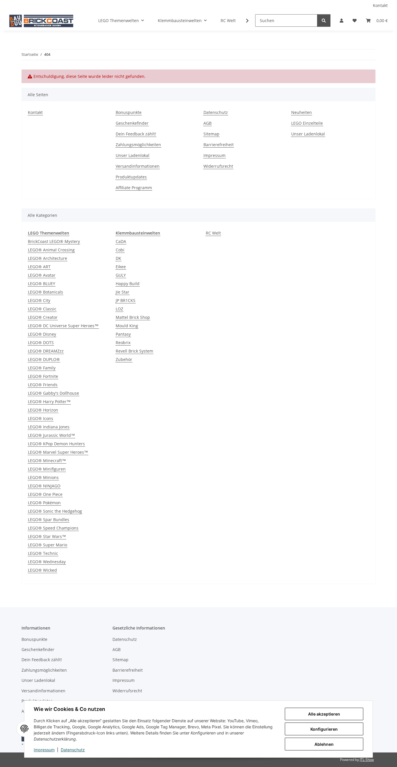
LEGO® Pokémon (44, 502)
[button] (341, 20)
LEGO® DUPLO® (44, 359)
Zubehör (124, 359)
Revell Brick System (134, 351)
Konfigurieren (324, 729)
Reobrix (123, 342)
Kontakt (380, 5)
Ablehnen (324, 744)
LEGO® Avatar (42, 275)
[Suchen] (323, 20)
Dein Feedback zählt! (136, 134)
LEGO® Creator (43, 317)
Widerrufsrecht (218, 166)
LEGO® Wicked (42, 570)
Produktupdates (131, 177)
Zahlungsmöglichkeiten (138, 144)
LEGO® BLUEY (41, 283)
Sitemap (211, 134)
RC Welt (213, 233)
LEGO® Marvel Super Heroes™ (58, 452)
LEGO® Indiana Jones (48, 427)
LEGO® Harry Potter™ (49, 401)
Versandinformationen (138, 166)
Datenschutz (73, 749)
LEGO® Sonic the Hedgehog (55, 511)
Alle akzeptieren (324, 713)
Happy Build (128, 283)
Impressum (44, 749)
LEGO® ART (39, 266)
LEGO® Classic (42, 309)
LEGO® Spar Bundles (48, 519)
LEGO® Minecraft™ (47, 460)
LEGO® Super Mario (47, 545)
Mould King (127, 325)
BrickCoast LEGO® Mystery (54, 241)
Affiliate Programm (134, 187)
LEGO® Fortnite (43, 376)
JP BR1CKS (125, 300)
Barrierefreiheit (218, 144)
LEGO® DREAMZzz (46, 351)
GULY (121, 275)
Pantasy (123, 334)
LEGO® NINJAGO (44, 486)
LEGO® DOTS (41, 342)
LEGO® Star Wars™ (47, 536)
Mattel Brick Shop (133, 317)
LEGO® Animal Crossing (51, 250)
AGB (207, 123)
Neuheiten (301, 112)
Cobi (120, 250)
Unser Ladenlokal (132, 155)
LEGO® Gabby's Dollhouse (53, 393)
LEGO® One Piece (45, 494)
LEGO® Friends (43, 384)
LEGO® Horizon (43, 410)
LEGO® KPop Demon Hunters (56, 443)
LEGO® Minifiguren (47, 469)
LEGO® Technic (43, 553)
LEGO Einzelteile (307, 123)
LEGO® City (39, 300)
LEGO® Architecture (47, 258)
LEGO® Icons (40, 418)
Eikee (121, 266)
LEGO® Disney (42, 334)
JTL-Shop (367, 759)
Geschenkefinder (132, 123)
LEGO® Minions (43, 477)
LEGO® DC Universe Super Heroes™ (63, 325)
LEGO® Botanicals (45, 292)
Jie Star (122, 292)
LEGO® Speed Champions (53, 528)
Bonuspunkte (129, 112)
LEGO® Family (42, 368)
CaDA (121, 241)
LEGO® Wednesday (47, 561)
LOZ (119, 309)
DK (118, 258)
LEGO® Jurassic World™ (51, 435)
